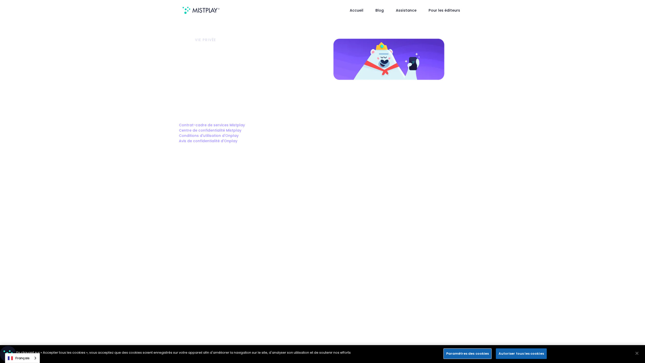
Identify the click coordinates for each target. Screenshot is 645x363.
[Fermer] (636, 353)
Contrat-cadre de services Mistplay (212, 125)
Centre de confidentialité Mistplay (210, 130)
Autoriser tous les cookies (521, 353)
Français (22, 358)
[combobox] (22, 358)
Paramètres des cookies (467, 353)
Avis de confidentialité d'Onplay (208, 140)
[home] (201, 10)
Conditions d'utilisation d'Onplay (209, 135)
